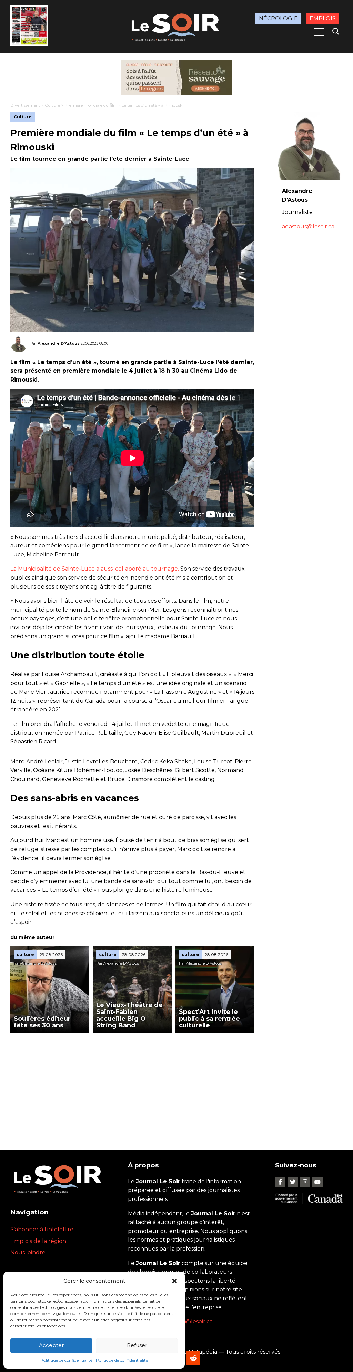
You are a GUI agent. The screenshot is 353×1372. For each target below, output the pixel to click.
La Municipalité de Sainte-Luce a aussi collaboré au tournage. (94, 568)
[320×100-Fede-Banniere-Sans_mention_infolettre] (176, 77)
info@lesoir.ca (194, 1321)
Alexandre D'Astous (59, 343)
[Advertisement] (132, 1084)
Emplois (323, 18)
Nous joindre (28, 1252)
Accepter (51, 1345)
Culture (52, 105)
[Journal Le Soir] (176, 26)
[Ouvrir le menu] (319, 32)
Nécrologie (278, 18)
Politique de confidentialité (66, 1360)
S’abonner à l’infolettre (41, 1229)
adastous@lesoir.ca (308, 226)
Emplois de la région (38, 1241)
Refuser (137, 1345)
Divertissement (25, 105)
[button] (174, 1280)
